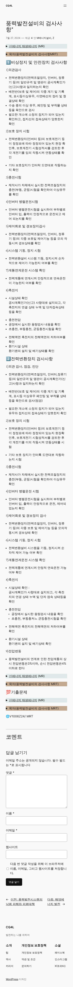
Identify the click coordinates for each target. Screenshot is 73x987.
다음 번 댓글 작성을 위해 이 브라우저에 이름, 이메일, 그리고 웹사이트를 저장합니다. (38, 868)
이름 (10, 813)
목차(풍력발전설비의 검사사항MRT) (33, 54)
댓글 (10, 772)
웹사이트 (12, 847)
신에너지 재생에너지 (23, 46)
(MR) (27, 46)
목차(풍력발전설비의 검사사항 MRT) (34, 684)
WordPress (12, 979)
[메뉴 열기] (65, 6)
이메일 (11, 830)
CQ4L (9, 5)
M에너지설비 (44, 37)
